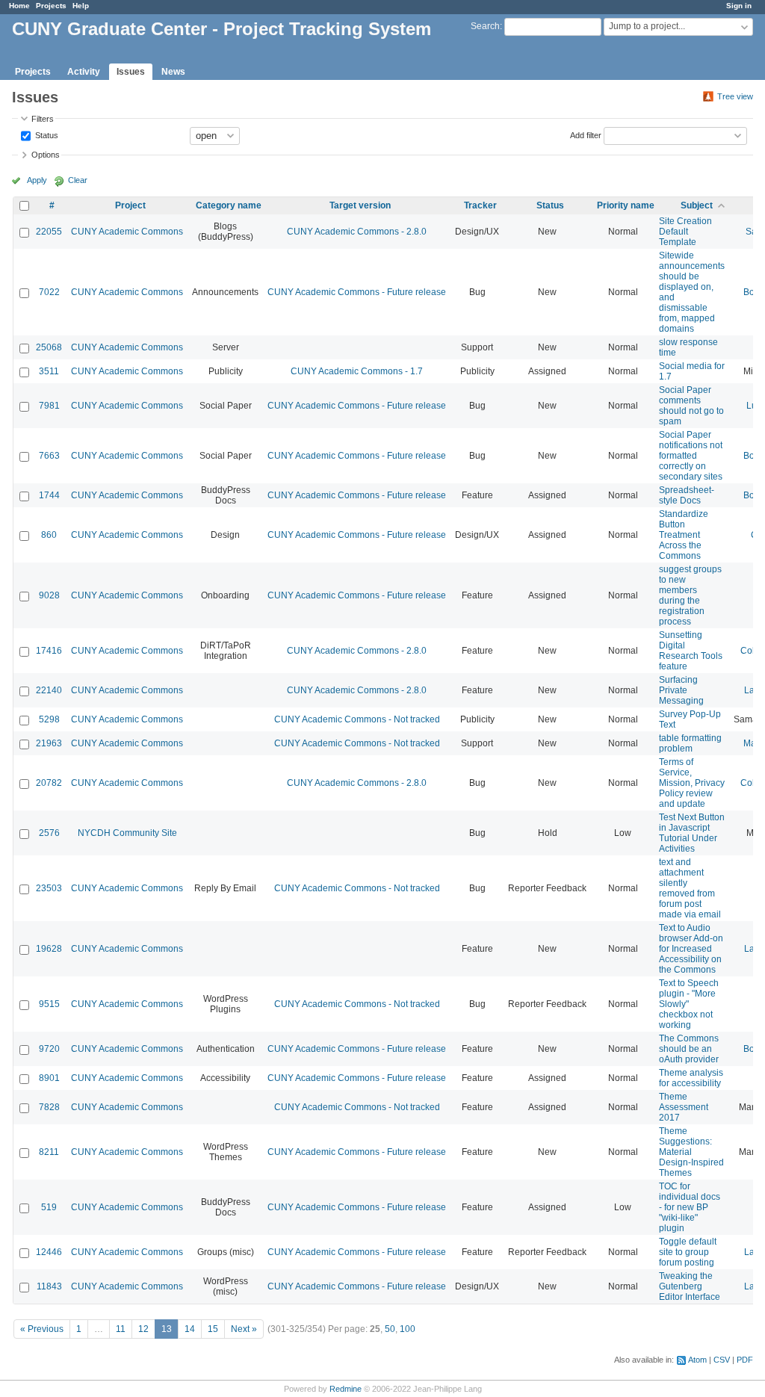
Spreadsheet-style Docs (686, 495)
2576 (49, 833)
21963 (49, 743)
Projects (51, 5)
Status (45, 134)
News (173, 71)
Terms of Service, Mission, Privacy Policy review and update (692, 783)
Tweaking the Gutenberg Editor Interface (689, 1286)
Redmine (345, 1388)
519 (49, 1207)
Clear (77, 180)
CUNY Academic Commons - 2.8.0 (357, 231)
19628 (49, 949)
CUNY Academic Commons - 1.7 (357, 371)
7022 (49, 292)
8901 (49, 1078)
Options (45, 154)
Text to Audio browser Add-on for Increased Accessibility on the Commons (691, 949)
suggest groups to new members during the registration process (690, 595)
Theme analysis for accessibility (691, 1078)
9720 (49, 1049)
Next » (244, 1329)
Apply (37, 180)
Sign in (739, 5)
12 (143, 1329)
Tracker (480, 205)
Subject (697, 205)
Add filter (585, 134)
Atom (697, 1359)
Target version (360, 205)
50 (390, 1329)
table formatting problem (690, 743)
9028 (49, 595)
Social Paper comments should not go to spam (691, 406)
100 (407, 1329)
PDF (745, 1359)
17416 (49, 650)
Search (485, 26)
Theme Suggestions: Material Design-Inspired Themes (691, 1152)
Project (130, 205)
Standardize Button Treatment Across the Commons (683, 535)
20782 (49, 783)
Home (19, 5)
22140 (49, 690)
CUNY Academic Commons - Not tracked (357, 719)
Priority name (625, 205)
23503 (49, 888)
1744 (49, 495)
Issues (131, 71)
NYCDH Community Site (127, 833)
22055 (49, 231)
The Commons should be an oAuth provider (689, 1049)
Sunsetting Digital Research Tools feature (690, 651)
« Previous (42, 1329)
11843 (49, 1286)
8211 (49, 1152)
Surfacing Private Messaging (681, 690)
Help (80, 5)
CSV (721, 1359)
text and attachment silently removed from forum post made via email (690, 888)
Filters (42, 118)
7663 (49, 455)
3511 (49, 371)
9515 (49, 1004)
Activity (83, 71)
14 (190, 1329)
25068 (49, 347)
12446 (49, 1252)
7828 (49, 1107)
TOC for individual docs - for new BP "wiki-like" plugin (689, 1207)
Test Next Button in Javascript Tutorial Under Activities (692, 833)
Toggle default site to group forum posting (687, 1252)
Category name (228, 205)
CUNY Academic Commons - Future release (356, 292)
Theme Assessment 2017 (683, 1107)
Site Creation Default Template (685, 231)
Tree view (735, 96)
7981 (49, 405)
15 (213, 1329)
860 (49, 535)
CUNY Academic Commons (127, 231)
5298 (49, 719)
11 (121, 1329)
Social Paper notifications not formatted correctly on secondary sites (690, 456)
